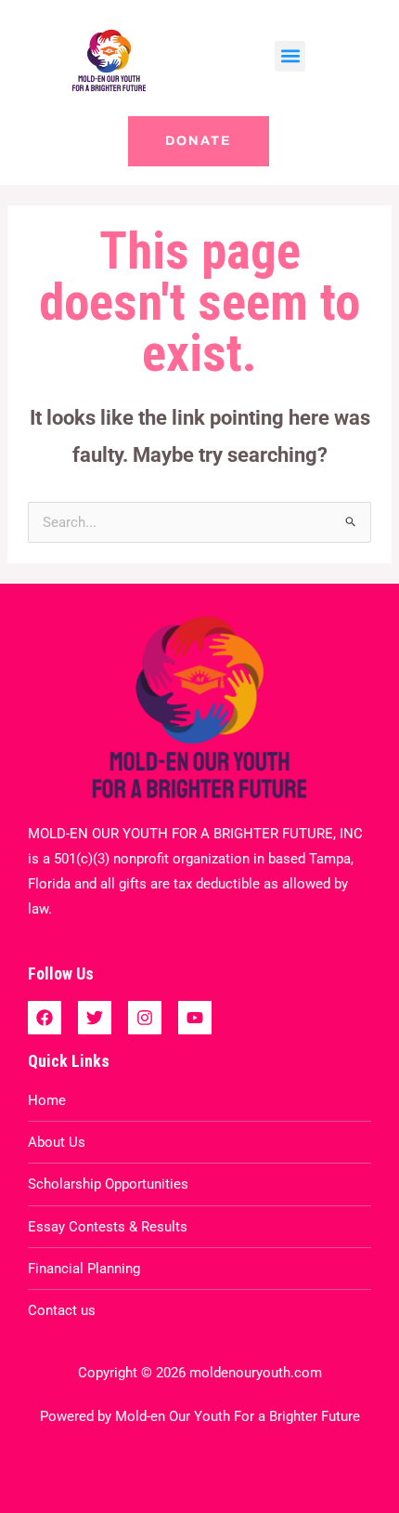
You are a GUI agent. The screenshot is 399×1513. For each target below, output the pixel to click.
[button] (290, 56)
